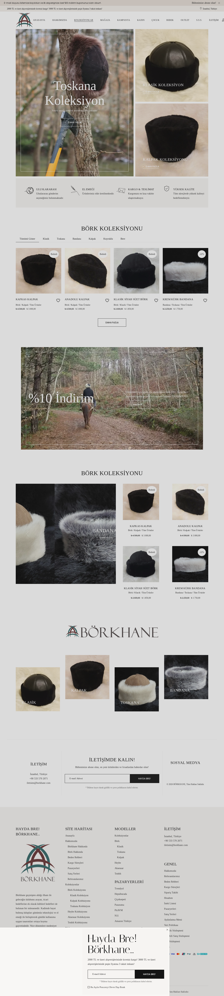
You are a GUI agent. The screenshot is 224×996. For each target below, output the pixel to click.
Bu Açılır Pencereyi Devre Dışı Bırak (107, 987)
